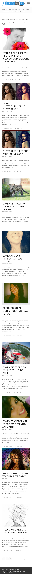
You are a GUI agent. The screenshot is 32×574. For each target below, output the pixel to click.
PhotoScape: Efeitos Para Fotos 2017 (15, 152)
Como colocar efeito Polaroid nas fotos (15, 310)
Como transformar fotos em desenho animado (15, 424)
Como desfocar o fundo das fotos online (13, 206)
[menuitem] (23, 3)
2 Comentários (18, 79)
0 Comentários (18, 128)
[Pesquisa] (23, 3)
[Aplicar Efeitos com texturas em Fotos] (16, 459)
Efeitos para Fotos (7, 64)
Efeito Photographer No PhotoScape (14, 106)
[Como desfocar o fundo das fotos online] (16, 189)
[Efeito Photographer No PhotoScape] (16, 91)
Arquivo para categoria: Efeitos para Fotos (15, 9)
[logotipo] (13, 3)
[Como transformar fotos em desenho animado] (16, 407)
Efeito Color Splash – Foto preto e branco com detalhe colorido (15, 57)
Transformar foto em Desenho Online (14, 531)
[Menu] (27, 3)
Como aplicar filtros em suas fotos (12, 258)
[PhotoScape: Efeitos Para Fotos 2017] (16, 139)
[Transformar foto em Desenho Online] (16, 515)
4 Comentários (18, 550)
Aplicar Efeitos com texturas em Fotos (15, 475)
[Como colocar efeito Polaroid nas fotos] (16, 294)
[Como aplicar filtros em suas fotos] (16, 242)
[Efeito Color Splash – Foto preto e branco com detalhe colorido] (16, 39)
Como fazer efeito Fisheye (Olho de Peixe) (14, 370)
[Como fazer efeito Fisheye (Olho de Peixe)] (16, 353)
